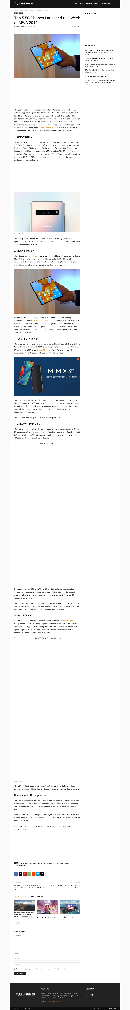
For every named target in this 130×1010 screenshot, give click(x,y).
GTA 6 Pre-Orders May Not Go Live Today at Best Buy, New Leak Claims (99, 59)
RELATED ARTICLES (21, 896)
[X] (20, 874)
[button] (113, 4)
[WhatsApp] (29, 874)
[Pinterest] (25, 874)
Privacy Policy (112, 1008)
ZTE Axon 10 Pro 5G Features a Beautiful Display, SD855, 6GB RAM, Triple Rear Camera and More (29, 887)
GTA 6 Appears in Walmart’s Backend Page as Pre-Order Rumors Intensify (70, 918)
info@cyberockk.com (54, 1002)
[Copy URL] (42, 874)
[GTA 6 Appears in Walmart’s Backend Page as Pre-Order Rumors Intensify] (70, 907)
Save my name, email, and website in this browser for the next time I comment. (40, 969)
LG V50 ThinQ (41, 863)
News (75, 4)
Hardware (106, 4)
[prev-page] (15, 923)
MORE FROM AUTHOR (39, 896)
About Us (96, 1008)
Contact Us (104, 1008)
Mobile (97, 4)
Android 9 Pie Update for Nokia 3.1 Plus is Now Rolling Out (65, 886)
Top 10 (56, 863)
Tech (81, 4)
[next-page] (18, 923)
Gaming (89, 4)
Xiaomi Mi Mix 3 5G (45, 350)
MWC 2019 (49, 863)
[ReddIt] (33, 874)
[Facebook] (16, 874)
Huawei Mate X (33, 256)
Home (15, 10)
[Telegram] (38, 874)
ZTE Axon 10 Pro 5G (38, 432)
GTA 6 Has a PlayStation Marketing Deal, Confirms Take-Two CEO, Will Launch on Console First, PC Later (100, 82)
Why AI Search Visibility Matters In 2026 (97, 76)
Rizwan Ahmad (20, 26)
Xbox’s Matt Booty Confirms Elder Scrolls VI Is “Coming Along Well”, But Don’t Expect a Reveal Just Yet (24, 914)
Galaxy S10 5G (23, 863)
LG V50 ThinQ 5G (67, 621)
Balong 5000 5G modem (48, 128)
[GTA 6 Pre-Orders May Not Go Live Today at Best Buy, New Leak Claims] (47, 907)
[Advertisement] (47, 94)
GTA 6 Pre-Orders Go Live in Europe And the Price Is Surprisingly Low (100, 71)
